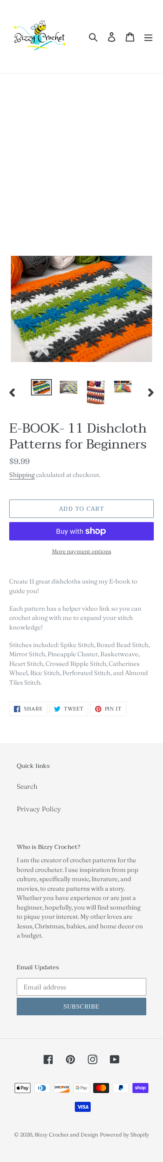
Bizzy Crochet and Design (66, 1134)
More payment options (81, 551)
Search (27, 786)
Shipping (22, 475)
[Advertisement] (81, 159)
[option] (41, 388)
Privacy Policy (39, 809)
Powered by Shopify (124, 1134)
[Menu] (148, 36)
